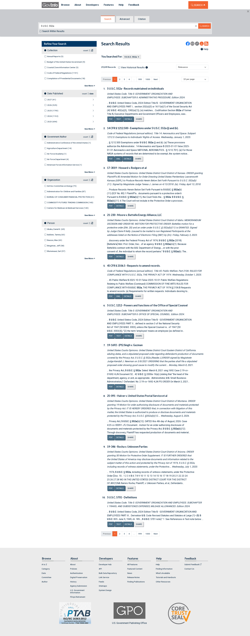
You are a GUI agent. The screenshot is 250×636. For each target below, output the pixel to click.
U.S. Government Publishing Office (129, 623)
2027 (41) (51, 99)
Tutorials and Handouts (166, 577)
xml (119, 158)
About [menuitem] (78, 4)
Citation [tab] (142, 19)
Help (206, 49)
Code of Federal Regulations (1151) (62, 73)
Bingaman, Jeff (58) (55, 245)
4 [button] (129, 79)
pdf (111, 119)
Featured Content (134, 569)
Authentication (76, 573)
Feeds (101, 582)
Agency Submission (78, 586)
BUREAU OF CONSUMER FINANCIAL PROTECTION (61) (70, 197)
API (100, 569)
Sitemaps (103, 586)
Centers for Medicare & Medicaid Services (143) (68, 208)
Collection (52, 50)
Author (45, 582)
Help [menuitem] (121, 4)
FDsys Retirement (77, 597)
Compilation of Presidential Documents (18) (66, 78)
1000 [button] (147, 79)
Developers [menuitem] (92, 4)
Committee (46, 577)
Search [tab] (107, 19)
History (73, 582)
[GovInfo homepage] (50, 5)
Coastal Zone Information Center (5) (62, 67)
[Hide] (248, 11)
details (128, 119)
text (119, 119)
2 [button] (119, 79)
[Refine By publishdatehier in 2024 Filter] (77, 116)
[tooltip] (147, 67)
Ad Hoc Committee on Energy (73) (62, 186)
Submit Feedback (191, 564)
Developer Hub (105, 564)
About (73, 564)
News (129, 573)
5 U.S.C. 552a (131, 57)
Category (46, 569)
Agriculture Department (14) (59, 148)
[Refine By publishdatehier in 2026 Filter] (76, 105)
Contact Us (189, 569)
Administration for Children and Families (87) (66, 191)
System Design (105, 590)
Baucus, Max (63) (54, 240)
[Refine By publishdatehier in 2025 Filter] (77, 110)
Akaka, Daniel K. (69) (56, 229)
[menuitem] (54, 564)
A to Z (44, 564)
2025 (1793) (52, 110)
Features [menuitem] (109, 4)
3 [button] (124, 79)
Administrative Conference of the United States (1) (69, 143)
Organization (53, 180)
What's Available (163, 573)
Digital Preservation (78, 577)
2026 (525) (52, 105)
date (91, 93)
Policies (73, 569)
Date (44, 573)
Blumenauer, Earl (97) (56, 251)
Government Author (57, 136)
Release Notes (133, 577)
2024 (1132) (52, 116)
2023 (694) (52, 121)
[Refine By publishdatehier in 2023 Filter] (76, 121)
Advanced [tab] (125, 19)
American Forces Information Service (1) (64, 165)
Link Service (104, 577)
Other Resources (163, 582)
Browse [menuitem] (65, 4)
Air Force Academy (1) (56, 154)
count (85, 50)
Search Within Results (53, 31)
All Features (132, 564)
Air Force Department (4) (58, 159)
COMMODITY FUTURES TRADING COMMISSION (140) (70, 202)
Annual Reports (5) (55, 56)
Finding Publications (136, 582)
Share (139, 119)
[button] (134, 79)
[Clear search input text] (196, 26)
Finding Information (164, 569)
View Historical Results (133, 67)
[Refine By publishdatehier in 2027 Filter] (76, 99)
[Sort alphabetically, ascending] (92, 50)
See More (88, 85)
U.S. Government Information (77, 591)
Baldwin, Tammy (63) (56, 234)
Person (51, 223)
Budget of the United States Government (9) (66, 62)
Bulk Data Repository (108, 573)
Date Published (55, 93)
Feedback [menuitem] (133, 4)
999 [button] (140, 79)
